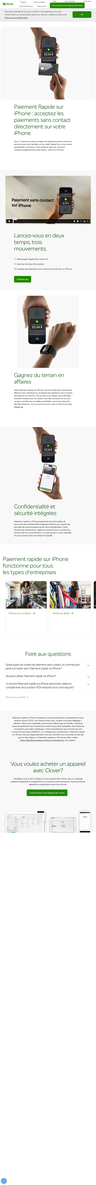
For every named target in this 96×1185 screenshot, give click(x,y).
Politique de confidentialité (16, 18)
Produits (23, 2)
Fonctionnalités (39, 2)
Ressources (41, 6)
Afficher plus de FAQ (15, 697)
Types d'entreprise (26, 6)
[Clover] (8, 4)
